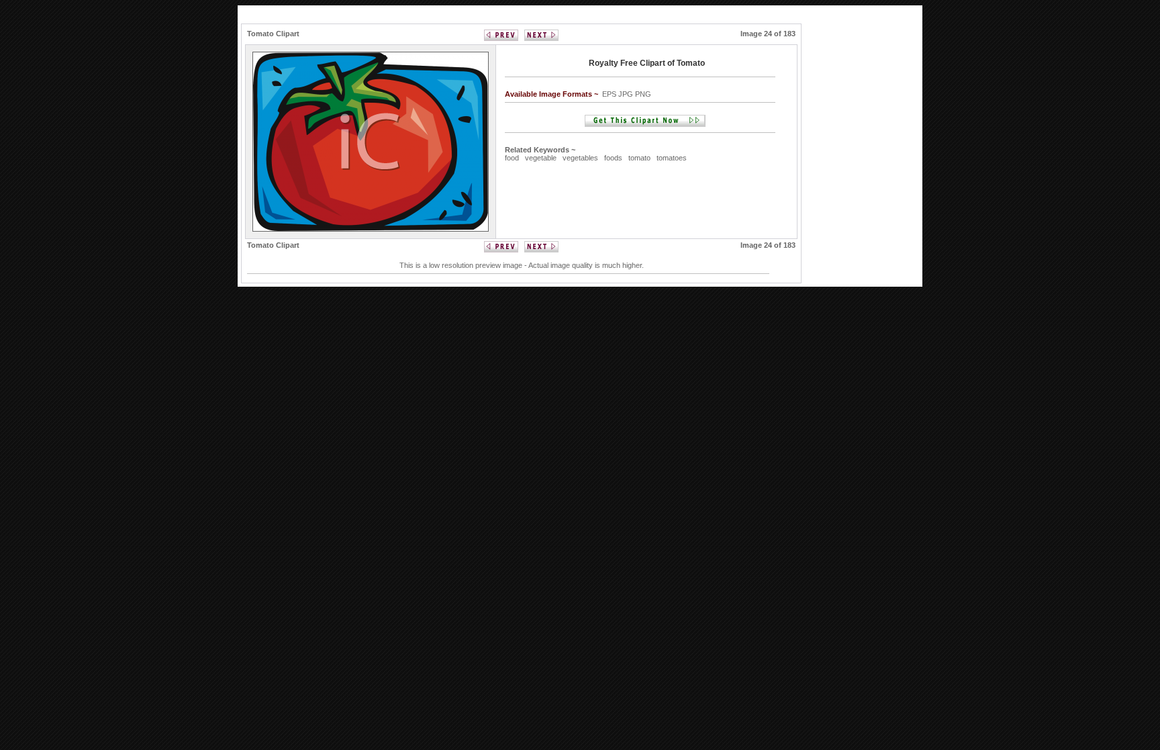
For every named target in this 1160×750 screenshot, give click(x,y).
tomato (639, 158)
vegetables (580, 158)
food (512, 158)
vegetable (541, 158)
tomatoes (672, 158)
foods (613, 158)
